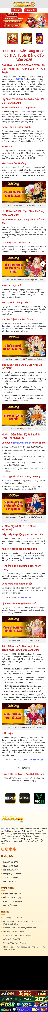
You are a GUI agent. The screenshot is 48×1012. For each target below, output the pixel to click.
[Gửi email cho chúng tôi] (15, 849)
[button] (44, 4)
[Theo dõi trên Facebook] (3, 849)
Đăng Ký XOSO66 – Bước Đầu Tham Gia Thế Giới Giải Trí (24, 774)
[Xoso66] (24, 4)
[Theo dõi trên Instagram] (7, 849)
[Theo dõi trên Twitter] (11, 849)
